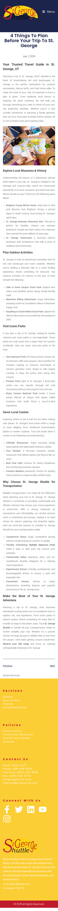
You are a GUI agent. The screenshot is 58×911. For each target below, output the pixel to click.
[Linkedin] (31, 809)
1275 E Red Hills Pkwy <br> (16, 884)
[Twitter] (19, 809)
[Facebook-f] (7, 809)
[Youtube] (43, 809)
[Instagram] (7, 819)
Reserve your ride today (16, 644)
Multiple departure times (42, 545)
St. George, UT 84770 (13, 888)
